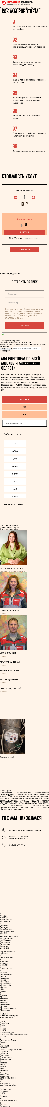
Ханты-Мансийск (8, 1085)
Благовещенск (7, 931)
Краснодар (5, 983)
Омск (2, 1021)
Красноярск (5, 985)
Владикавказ (6, 940)
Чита (2, 1093)
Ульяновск (5, 1076)
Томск (3, 1066)
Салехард (4, 1046)
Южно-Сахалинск (8, 1100)
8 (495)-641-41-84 (17, 845)
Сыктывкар (5, 1059)
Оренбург (4, 1023)
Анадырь (4, 918)
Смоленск (4, 1055)
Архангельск (6, 919)
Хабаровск (5, 1083)
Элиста (3, 1096)
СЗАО (15, 497)
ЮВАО (15, 466)
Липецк (3, 995)
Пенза (3, 1029)
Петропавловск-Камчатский (13, 1034)
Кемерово (5, 978)
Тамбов (3, 1063)
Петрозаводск (7, 1032)
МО (24, 407)
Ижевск (3, 963)
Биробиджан (6, 929)
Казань (3, 972)
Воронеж (4, 948)
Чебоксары (5, 1089)
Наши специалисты (9, 527)
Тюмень (4, 1070)
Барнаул (4, 925)
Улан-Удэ (4, 1074)
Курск (3, 989)
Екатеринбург (6, 957)
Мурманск (5, 1010)
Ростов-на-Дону (8, 1040)
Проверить (5, 351)
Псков (3, 1036)
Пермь (3, 1031)
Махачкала (5, 1004)
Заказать (24, 326)
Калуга (3, 976)
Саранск (4, 1051)
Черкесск (4, 1091)
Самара (3, 1048)
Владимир (5, 942)
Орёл (2, 1025)
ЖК (24, 414)
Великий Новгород (9, 936)
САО (15, 481)
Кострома (4, 982)
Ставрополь (6, 1057)
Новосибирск (6, 1017)
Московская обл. (8, 1008)
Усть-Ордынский (8, 1078)
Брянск (3, 933)
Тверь (3, 1064)
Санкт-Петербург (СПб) (11, 1049)
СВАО (15, 474)
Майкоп (3, 1002)
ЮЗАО (15, 451)
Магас (3, 1000)
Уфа (1, 1080)
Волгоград (5, 944)
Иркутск (4, 965)
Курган (3, 987)
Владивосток (6, 938)
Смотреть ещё (7, 757)
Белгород (4, 927)
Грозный (4, 953)
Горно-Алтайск (7, 951)
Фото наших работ (9, 529)
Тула (2, 1068)
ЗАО (15, 459)
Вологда (4, 946)
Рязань (3, 1042)
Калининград (6, 974)
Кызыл (3, 991)
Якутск (3, 1104)
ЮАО (14, 443)
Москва (24, 399)
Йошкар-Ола (6, 968)
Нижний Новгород (9, 1015)
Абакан (3, 916)
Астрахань (5, 921)
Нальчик (4, 1014)
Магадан (4, 999)
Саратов (4, 1053)
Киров (3, 980)
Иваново (4, 961)
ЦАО (15, 489)
